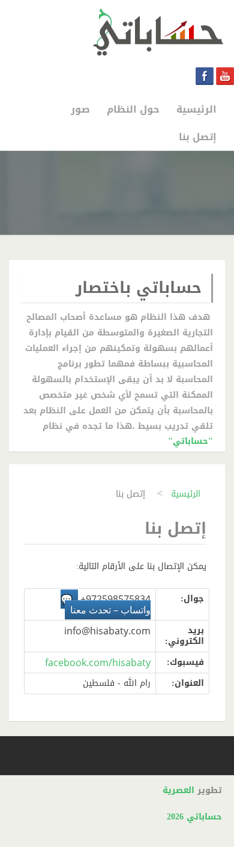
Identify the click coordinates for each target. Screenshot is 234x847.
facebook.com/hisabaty (98, 662)
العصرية (178, 790)
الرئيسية (185, 494)
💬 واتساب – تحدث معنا (106, 604)
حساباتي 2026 (194, 817)
